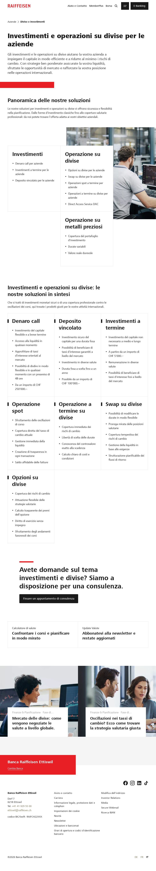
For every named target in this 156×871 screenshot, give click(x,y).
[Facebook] (125, 783)
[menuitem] (77, 6)
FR (142, 857)
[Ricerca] (116, 6)
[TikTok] (146, 783)
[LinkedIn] (139, 783)
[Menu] (125, 6)
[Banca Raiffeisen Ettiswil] (19, 6)
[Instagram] (132, 783)
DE (136, 857)
